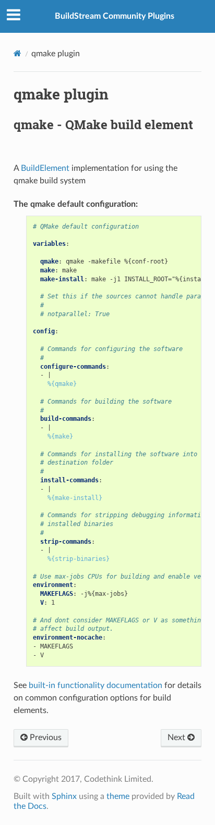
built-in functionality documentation (95, 685)
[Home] (17, 53)
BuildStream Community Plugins (114, 16)
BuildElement (45, 168)
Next (177, 737)
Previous (45, 737)
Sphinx (64, 796)
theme (117, 796)
